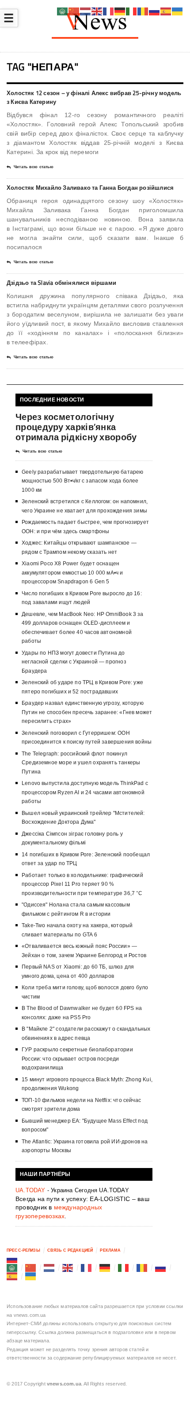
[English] (68, 1267)
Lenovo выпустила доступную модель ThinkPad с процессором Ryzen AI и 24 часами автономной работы (85, 792)
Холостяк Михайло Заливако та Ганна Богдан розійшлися (90, 187)
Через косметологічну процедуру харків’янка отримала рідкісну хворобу (76, 427)
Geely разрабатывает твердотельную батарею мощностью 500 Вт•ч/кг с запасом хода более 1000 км (82, 481)
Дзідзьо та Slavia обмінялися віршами (61, 282)
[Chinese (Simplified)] (31, 1267)
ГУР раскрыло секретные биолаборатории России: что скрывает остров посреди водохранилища (77, 1059)
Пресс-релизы (23, 1250)
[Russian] (12, 1259)
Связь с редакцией (70, 1250)
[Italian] (123, 1267)
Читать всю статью (33, 167)
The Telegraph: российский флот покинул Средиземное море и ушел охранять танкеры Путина (81, 763)
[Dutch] (49, 1267)
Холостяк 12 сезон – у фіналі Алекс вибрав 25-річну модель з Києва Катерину (94, 97)
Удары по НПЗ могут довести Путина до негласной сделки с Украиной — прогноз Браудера (74, 662)
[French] (86, 1267)
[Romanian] (142, 1267)
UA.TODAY (30, 1190)
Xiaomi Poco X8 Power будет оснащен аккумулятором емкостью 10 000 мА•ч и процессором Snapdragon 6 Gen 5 (72, 572)
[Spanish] (12, 1276)
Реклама (110, 1250)
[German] (105, 1267)
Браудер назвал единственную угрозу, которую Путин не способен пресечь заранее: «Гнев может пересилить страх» (87, 712)
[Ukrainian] (31, 1276)
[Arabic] (12, 1267)
